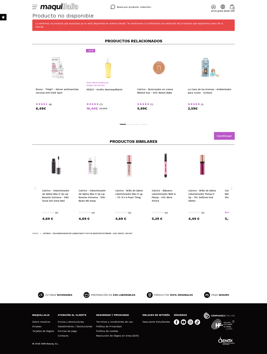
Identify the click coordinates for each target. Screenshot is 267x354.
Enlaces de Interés (156, 314)
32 (102, 85)
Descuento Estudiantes (156, 322)
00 (88, 85)
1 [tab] (123, 124)
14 (94, 85)
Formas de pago (67, 331)
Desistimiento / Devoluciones (75, 326)
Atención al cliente (72, 314)
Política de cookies (107, 331)
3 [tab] (137, 124)
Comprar (58, 114)
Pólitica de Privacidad (109, 326)
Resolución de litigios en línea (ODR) (117, 336)
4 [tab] (144, 124)
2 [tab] (130, 124)
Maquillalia (41, 314)
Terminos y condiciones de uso (114, 322)
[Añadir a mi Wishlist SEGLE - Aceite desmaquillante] (108, 51)
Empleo (36, 326)
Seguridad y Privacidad (112, 314)
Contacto (63, 336)
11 (98, 85)
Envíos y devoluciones (71, 322)
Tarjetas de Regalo (43, 331)
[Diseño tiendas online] (226, 340)
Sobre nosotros (41, 322)
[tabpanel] (57, 83)
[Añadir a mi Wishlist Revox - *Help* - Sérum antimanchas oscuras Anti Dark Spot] (57, 51)
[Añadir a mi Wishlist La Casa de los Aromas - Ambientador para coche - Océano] (209, 51)
